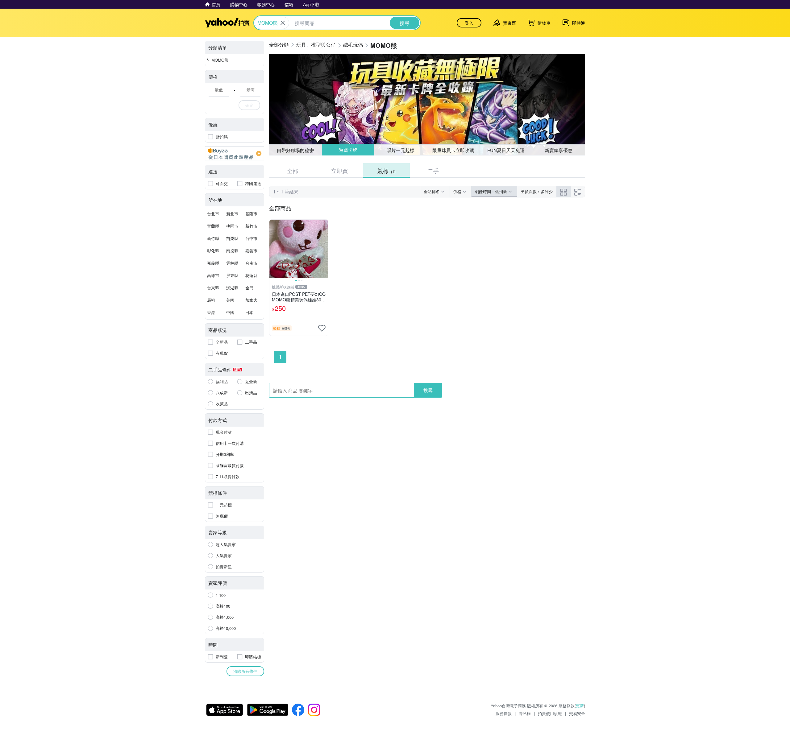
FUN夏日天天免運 (506, 150)
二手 (433, 171)
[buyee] (234, 153)
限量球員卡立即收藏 (453, 150)
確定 (249, 105)
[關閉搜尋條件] (282, 23)
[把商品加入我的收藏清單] (322, 328)
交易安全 (577, 713)
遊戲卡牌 (348, 150)
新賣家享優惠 (558, 150)
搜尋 (428, 390)
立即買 (339, 171)
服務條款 (504, 713)
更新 (580, 706)
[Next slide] (324, 249)
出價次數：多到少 (537, 191)
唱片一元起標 (401, 150)
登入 (469, 23)
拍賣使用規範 (550, 713)
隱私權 (525, 713)
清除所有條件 (245, 671)
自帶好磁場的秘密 (295, 150)
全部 (292, 171)
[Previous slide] (273, 249)
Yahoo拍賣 (227, 22)
